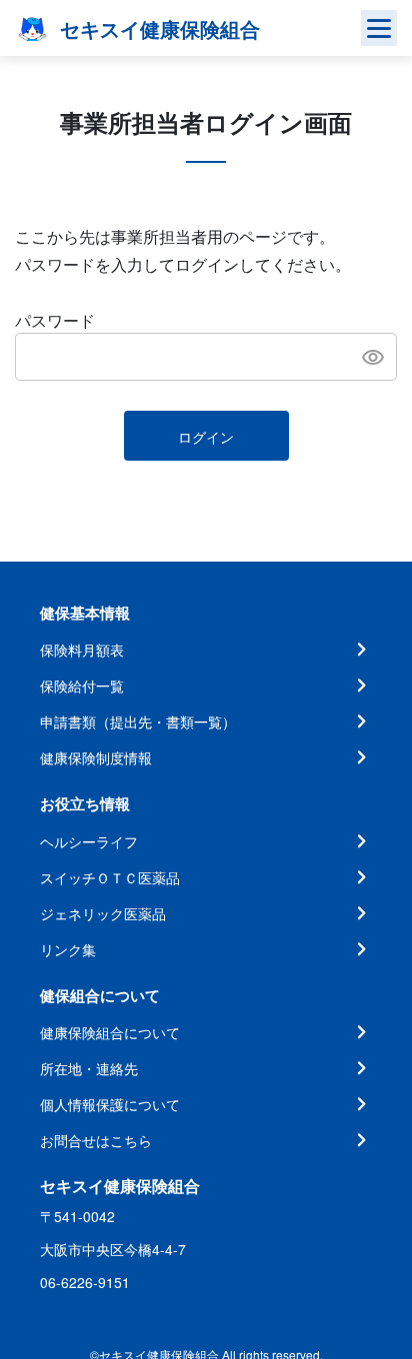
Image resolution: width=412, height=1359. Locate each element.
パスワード (55, 320)
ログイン (206, 437)
